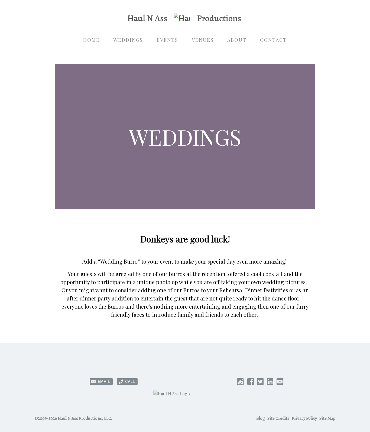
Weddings (128, 40)
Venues (203, 40)
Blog (260, 418)
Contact (273, 40)
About (236, 40)
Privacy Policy (304, 418)
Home (91, 40)
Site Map (327, 418)
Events (167, 40)
